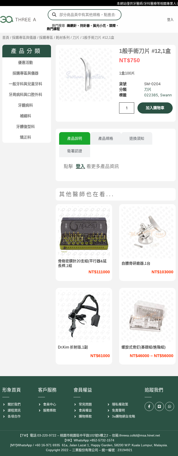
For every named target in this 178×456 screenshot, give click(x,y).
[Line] (159, 406)
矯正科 (25, 137)
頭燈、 (114, 25)
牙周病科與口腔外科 (25, 95)
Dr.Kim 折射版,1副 (73, 347)
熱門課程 (53, 29)
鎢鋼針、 (73, 25)
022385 (151, 95)
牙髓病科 (25, 105)
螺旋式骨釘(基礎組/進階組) (143, 347)
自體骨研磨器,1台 (135, 263)
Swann (166, 95)
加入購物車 (155, 108)
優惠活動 (25, 63)
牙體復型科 (25, 127)
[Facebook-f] (149, 406)
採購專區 (46, 37)
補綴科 (25, 116)
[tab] (74, 138)
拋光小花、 (101, 25)
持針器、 (86, 25)
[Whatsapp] (169, 406)
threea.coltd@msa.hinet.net (139, 435)
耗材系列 (63, 37)
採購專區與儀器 (24, 37)
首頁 (5, 37)
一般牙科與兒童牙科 (25, 84)
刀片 (76, 37)
